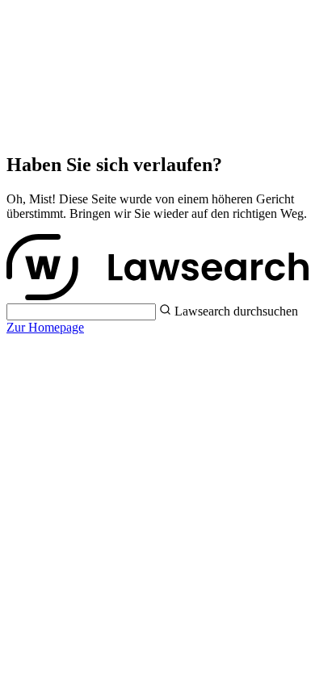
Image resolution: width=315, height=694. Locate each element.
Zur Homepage (45, 327)
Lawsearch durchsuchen (236, 311)
